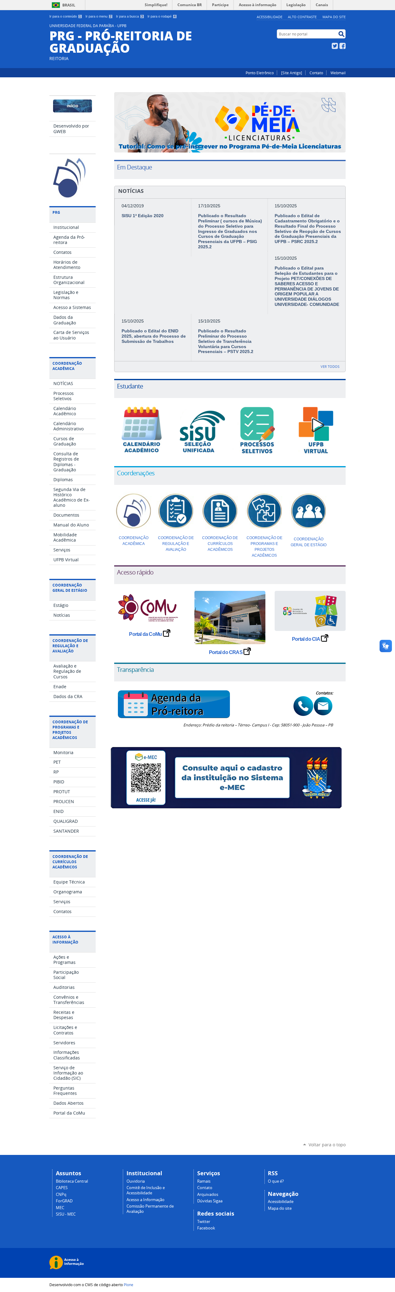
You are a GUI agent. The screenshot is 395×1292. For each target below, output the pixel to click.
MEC (60, 1207)
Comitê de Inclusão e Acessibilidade (146, 1190)
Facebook (342, 46)
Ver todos (330, 366)
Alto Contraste (302, 16)
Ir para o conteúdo (65, 16)
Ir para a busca (129, 16)
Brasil (68, 5)
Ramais (203, 1181)
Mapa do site (334, 16)
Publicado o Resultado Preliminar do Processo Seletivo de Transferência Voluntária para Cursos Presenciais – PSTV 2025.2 (225, 341)
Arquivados (207, 1194)
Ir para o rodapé (162, 16)
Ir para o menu (98, 16)
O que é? (276, 1181)
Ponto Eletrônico (260, 72)
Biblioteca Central (72, 1181)
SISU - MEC (66, 1214)
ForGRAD (64, 1201)
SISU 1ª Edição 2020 (143, 215)
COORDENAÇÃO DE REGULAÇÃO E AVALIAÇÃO (176, 544)
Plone (128, 1284)
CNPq (61, 1194)
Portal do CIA (306, 639)
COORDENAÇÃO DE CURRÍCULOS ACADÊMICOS (220, 544)
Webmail (338, 72)
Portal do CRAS (226, 652)
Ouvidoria (136, 1181)
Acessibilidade (269, 16)
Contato (316, 72)
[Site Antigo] (291, 72)
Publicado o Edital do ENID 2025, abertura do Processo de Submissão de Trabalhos (154, 336)
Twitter (335, 46)
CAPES (62, 1187)
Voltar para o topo (327, 1145)
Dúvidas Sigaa (209, 1201)
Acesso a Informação (145, 1199)
